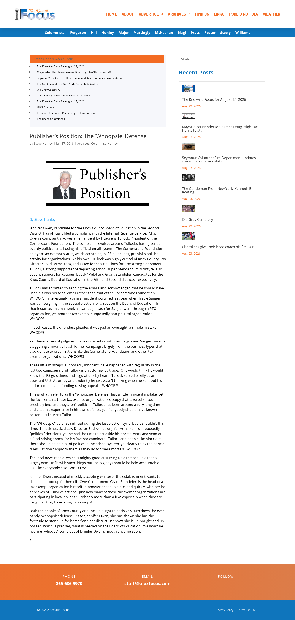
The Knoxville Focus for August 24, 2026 (60, 66)
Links (219, 14)
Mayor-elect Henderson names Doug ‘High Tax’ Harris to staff (74, 72)
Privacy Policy (224, 610)
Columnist (98, 143)
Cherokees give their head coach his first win (63, 95)
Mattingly (141, 33)
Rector (210, 33)
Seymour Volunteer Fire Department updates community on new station (80, 78)
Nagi (182, 33)
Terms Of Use (246, 610)
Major (124, 33)
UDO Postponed (46, 107)
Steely (225, 33)
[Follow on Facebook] (221, 584)
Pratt (195, 33)
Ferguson (78, 33)
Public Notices (243, 14)
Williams (242, 33)
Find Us (202, 14)
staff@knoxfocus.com (147, 583)
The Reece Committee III (51, 119)
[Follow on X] (230, 584)
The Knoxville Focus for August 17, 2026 (60, 101)
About (128, 14)
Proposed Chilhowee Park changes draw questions (67, 113)
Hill (94, 33)
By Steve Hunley (43, 219)
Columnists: (55, 33)
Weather (271, 14)
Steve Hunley (43, 143)
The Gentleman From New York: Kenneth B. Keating (67, 84)
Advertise (149, 14)
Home (111, 14)
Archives (177, 14)
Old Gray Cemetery (48, 90)
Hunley (108, 33)
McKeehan (164, 33)
